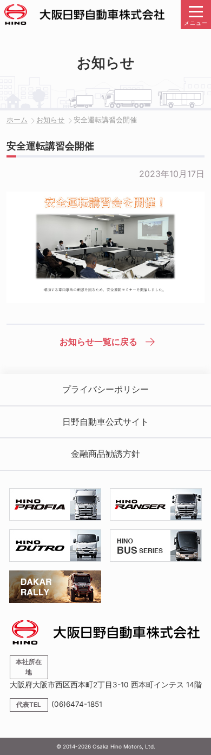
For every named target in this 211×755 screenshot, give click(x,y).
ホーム (17, 120)
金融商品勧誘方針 (105, 453)
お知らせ (50, 120)
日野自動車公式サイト (105, 421)
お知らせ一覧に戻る (98, 341)
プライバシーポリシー (105, 389)
